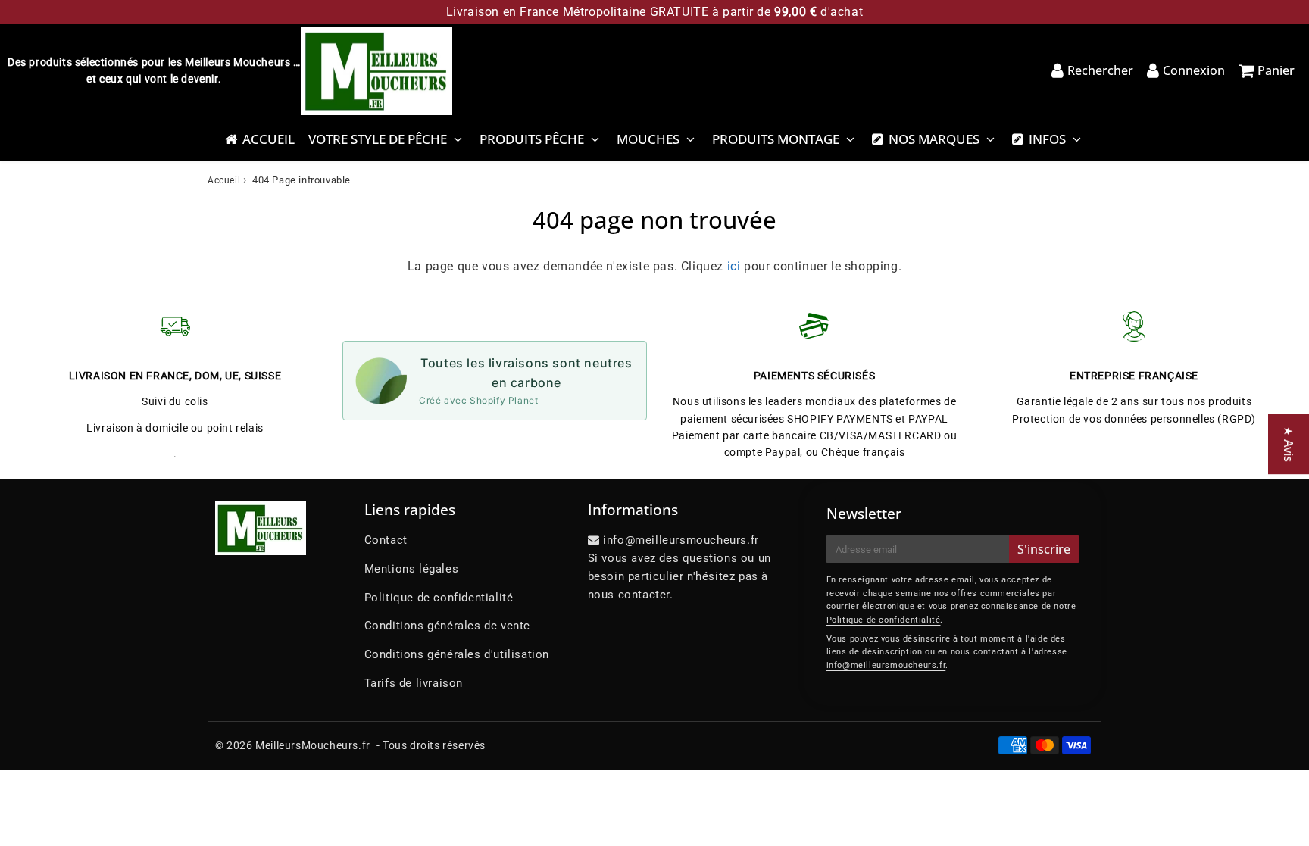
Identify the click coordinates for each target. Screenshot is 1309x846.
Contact (386, 540)
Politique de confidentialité (439, 597)
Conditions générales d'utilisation (456, 654)
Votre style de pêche (377, 139)
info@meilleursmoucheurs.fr (886, 665)
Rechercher (1100, 70)
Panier (1276, 70)
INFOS (1047, 139)
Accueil (268, 139)
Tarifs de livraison (413, 683)
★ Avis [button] (1288, 444)
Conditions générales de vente (447, 625)
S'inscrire (1043, 549)
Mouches (648, 139)
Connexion (1194, 70)
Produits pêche (532, 139)
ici (734, 266)
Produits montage (775, 139)
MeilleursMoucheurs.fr (312, 745)
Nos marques (934, 139)
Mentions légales (411, 569)
